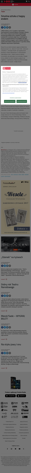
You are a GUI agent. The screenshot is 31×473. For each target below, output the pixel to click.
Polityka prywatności (22, 82)
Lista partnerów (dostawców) (8, 93)
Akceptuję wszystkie (21, 101)
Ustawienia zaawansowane (15, 97)
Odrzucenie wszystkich (10, 101)
